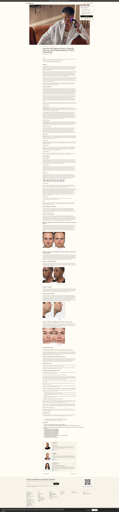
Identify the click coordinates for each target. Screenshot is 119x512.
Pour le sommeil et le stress (29, 497)
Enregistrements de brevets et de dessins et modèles (53, 494)
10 (43, 191)
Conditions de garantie (41, 498)
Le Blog (62, 493)
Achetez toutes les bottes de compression (30, 503)
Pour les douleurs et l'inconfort (29, 495)
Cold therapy (45, 141)
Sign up (56, 483)
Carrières (50, 492)
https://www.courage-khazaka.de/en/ (50, 436)
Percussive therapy (46, 121)
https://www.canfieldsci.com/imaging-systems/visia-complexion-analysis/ (56, 435)
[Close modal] (92, 6)
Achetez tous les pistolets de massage (30, 501)
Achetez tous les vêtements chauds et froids (29, 505)
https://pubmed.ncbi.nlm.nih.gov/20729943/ (51, 429)
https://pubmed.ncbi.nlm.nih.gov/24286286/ (51, 430)
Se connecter (86, 18)
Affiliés (84, 492)
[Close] (117, 510)
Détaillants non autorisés (53, 496)
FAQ (38, 492)
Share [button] (43, 57)
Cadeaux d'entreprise (86, 493)
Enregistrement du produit (41, 500)
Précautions (51, 498)
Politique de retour (41, 497)
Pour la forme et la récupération (29, 493)
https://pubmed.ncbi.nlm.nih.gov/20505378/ (51, 432)
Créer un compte (86, 16)
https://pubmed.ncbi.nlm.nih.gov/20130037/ (51, 431)
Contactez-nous (40, 493)
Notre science (63, 492)
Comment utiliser (74, 492)
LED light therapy (45, 107)
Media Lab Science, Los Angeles (55, 61)
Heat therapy (45, 135)
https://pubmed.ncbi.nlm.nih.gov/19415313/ (51, 433)
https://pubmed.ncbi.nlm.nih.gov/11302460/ (51, 434)
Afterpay (39, 496)
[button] (51, 3)
